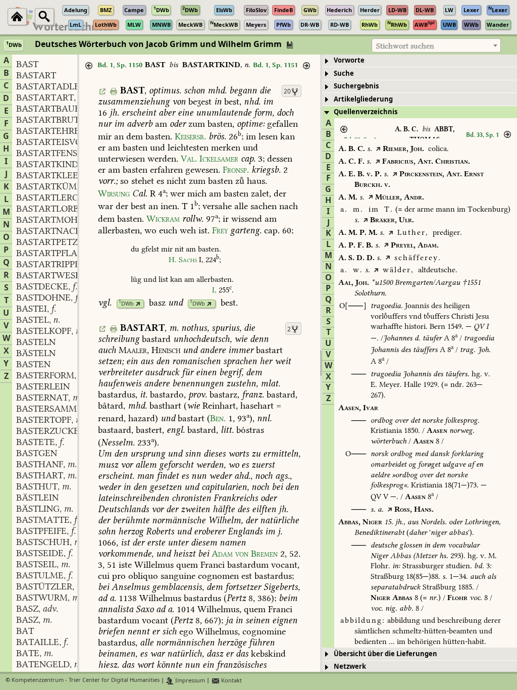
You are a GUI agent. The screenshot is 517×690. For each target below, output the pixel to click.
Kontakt (231, 680)
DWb (126, 304)
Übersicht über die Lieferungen (385, 654)
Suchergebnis (356, 86)
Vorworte (349, 60)
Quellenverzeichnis (365, 112)
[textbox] (436, 46)
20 (287, 91)
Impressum (189, 680)
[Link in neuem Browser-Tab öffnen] (138, 304)
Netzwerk (350, 666)
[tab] (419, 61)
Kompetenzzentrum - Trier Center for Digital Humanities (86, 680)
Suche (344, 73)
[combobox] (436, 45)
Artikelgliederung (363, 99)
